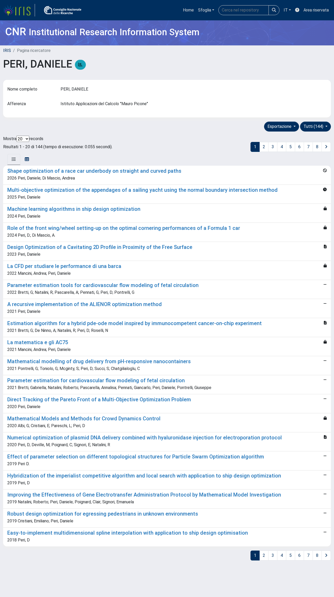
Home (188, 10)
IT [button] (286, 10)
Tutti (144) (313, 126)
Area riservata (316, 10)
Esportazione (280, 126)
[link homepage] (19, 10)
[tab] (13, 159)
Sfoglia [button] (204, 10)
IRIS (7, 50)
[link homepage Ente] (62, 10)
